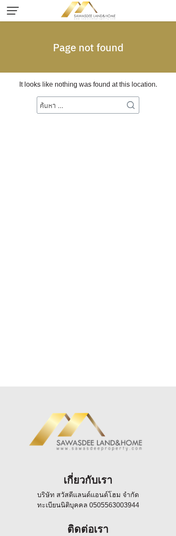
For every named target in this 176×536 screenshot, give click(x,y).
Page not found (88, 47)
